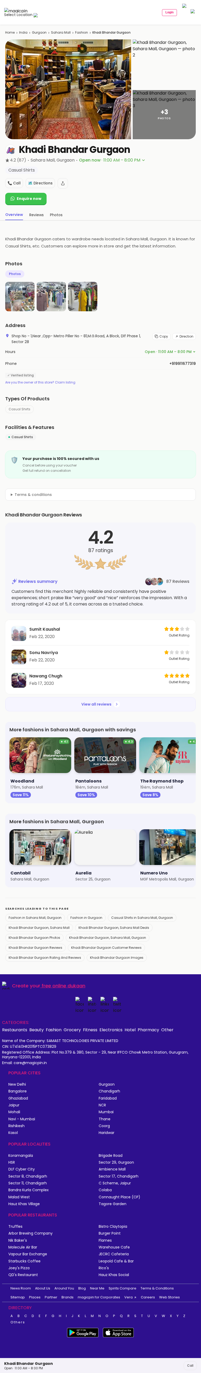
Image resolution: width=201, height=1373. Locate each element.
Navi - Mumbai (21, 1119)
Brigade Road (110, 1155)
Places (35, 1297)
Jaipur (13, 1105)
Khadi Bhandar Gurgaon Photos (34, 937)
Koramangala (20, 1155)
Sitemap (17, 1297)
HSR (11, 1162)
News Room (20, 1288)
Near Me (97, 1288)
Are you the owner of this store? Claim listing (40, 382)
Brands (68, 1297)
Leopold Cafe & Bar (116, 1261)
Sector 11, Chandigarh (27, 1183)
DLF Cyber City (21, 1169)
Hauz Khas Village (24, 1203)
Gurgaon (39, 32)
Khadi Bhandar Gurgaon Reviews (35, 947)
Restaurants (14, 1030)
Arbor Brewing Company (30, 1233)
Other (167, 1030)
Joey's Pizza (19, 1268)
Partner (51, 1297)
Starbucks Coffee (24, 1261)
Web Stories (169, 1297)
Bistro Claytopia (113, 1226)
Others (17, 1322)
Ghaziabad (18, 1098)
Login (169, 12)
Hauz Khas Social (114, 1274)
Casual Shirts (19, 409)
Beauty (36, 1030)
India (23, 32)
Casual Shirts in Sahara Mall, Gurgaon (142, 917)
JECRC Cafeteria (114, 1254)
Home (10, 32)
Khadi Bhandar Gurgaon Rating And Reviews (45, 957)
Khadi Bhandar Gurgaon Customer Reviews (106, 947)
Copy (163, 336)
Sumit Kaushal (44, 629)
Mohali (14, 1112)
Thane (104, 1119)
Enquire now (29, 198)
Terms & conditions (33, 494)
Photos (15, 274)
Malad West (19, 1197)
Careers (148, 1297)
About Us (42, 1288)
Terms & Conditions (157, 1288)
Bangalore (17, 1091)
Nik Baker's (17, 1240)
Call (190, 1365)
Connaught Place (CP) (119, 1197)
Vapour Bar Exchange (27, 1254)
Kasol (13, 1132)
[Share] (63, 183)
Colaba (105, 1190)
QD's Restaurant (23, 1274)
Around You (64, 1288)
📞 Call (14, 183)
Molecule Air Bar (22, 1247)
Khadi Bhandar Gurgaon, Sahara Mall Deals (114, 927)
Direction (186, 336)
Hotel (130, 1030)
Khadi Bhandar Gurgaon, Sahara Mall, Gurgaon (107, 937)
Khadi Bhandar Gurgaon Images (116, 957)
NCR (102, 1105)
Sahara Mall (61, 32)
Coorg (104, 1125)
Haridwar (106, 1132)
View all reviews (96, 704)
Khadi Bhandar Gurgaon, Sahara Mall (39, 927)
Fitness (90, 1030)
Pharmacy (148, 1030)
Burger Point (110, 1233)
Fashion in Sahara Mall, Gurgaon (35, 917)
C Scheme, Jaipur (115, 1183)
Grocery (72, 1030)
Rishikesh (16, 1125)
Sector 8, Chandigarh (27, 1176)
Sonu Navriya (43, 653)
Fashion (81, 32)
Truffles (15, 1226)
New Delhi (17, 1084)
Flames (105, 1240)
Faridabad (108, 1098)
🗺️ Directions (40, 183)
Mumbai (106, 1112)
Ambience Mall (112, 1169)
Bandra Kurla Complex (28, 1190)
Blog (82, 1288)
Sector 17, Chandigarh (118, 1176)
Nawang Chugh (45, 676)
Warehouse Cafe (114, 1247)
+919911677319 (182, 363)
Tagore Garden (112, 1203)
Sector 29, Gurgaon (116, 1162)
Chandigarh (109, 1091)
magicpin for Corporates (99, 1297)
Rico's (104, 1268)
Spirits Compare (122, 1288)
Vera (128, 1297)
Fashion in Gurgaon (86, 917)
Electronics (110, 1030)
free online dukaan (63, 985)
